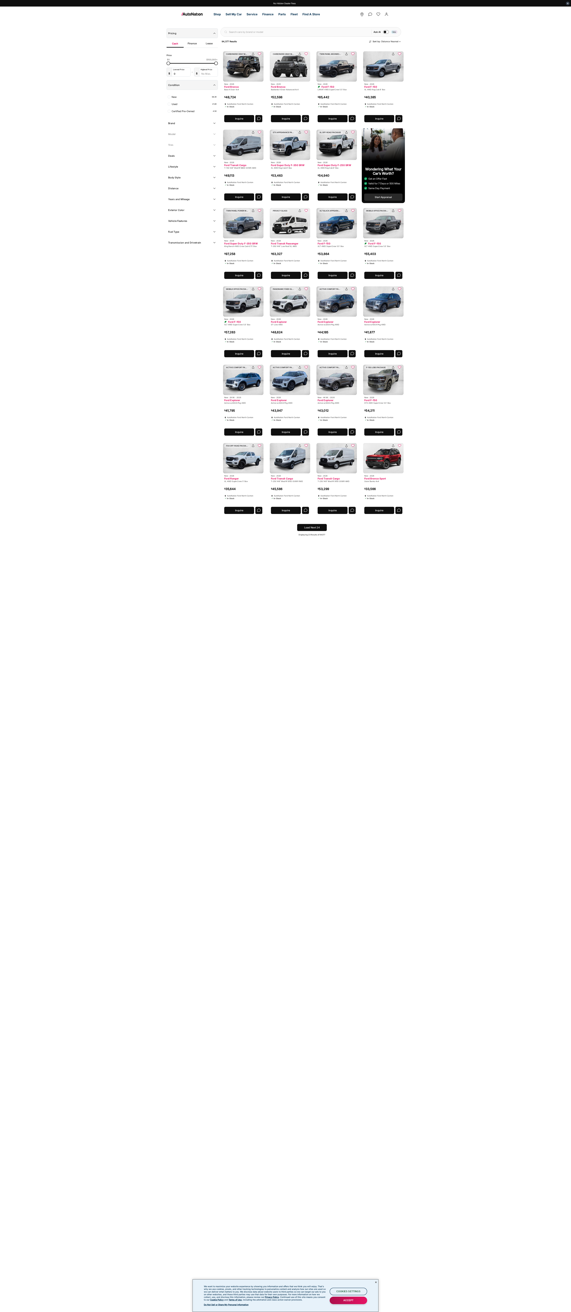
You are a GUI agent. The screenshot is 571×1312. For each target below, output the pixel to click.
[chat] (370, 13)
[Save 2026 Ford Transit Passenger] (306, 210)
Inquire (239, 118)
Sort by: (386, 41)
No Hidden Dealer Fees (284, 3)
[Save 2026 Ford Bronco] (259, 54)
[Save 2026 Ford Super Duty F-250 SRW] (352, 132)
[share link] (253, 54)
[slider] (168, 63)
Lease (209, 43)
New (194, 96)
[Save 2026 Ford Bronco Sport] (399, 445)
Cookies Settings (348, 1291)
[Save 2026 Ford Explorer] (306, 289)
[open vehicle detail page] (243, 66)
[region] (285, 1295)
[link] (196, 14)
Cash (175, 43)
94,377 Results (229, 41)
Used (194, 104)
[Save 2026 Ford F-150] (352, 54)
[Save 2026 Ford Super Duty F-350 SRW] (306, 132)
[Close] (376, 1282)
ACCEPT (348, 1300)
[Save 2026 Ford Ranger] (259, 445)
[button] (217, 14)
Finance (192, 43)
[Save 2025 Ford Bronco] (306, 54)
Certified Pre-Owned (194, 111)
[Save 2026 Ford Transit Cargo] (259, 132)
